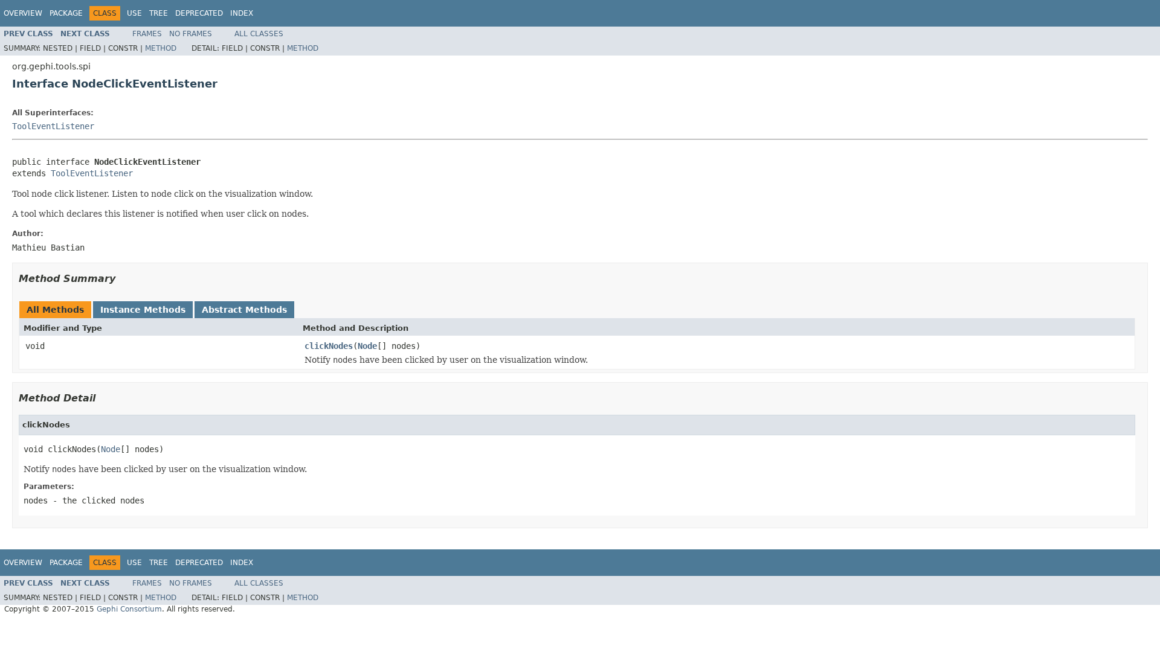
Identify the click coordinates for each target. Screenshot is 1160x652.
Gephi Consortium (129, 609)
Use (134, 13)
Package (66, 13)
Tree (158, 13)
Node (367, 346)
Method (160, 48)
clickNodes (328, 346)
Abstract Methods (244, 310)
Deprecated (199, 13)
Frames (147, 34)
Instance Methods (142, 310)
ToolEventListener (53, 126)
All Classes (258, 34)
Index (241, 13)
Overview (23, 13)
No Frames (190, 34)
